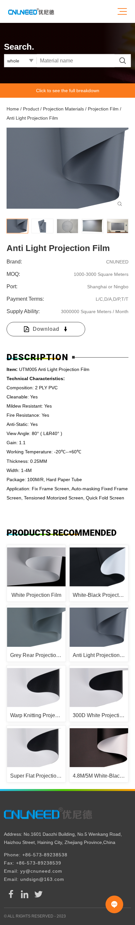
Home (13, 108)
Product (31, 108)
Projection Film (103, 108)
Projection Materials (63, 108)
